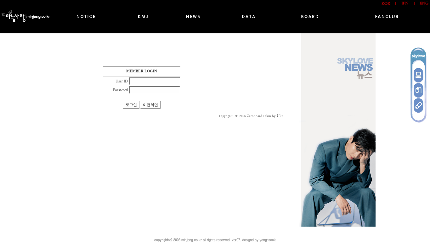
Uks (280, 115)
